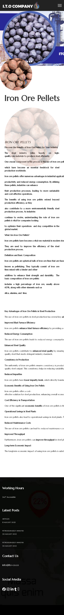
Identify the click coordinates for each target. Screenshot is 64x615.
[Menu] (60, 5)
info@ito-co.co (10, 565)
